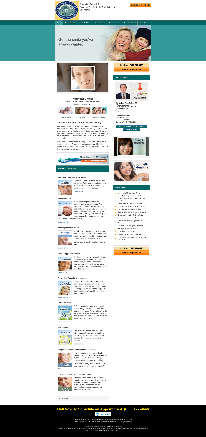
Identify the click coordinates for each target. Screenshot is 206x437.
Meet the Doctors (70, 23)
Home (59, 23)
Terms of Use (114, 430)
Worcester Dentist (82, 99)
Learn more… (79, 191)
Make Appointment (125, 127)
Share (117, 112)
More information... (64, 399)
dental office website (101, 428)
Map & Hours (140, 127)
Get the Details (63, 321)
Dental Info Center (130, 23)
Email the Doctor (131, 130)
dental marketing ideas (131, 428)
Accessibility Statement (101, 430)
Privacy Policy (88, 430)
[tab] (82, 398)
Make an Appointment (131, 69)
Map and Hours (100, 23)
